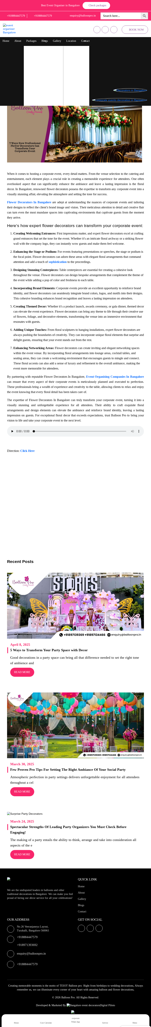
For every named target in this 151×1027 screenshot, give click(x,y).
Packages (31, 40)
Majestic (72, 72)
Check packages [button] (97, 5)
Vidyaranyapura (76, 103)
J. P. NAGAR (75, 95)
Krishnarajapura (76, 48)
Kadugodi (73, 80)
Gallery (57, 40)
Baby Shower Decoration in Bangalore (49, 95)
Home (6, 40)
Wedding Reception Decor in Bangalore (50, 80)
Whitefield (73, 64)
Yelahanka (73, 56)
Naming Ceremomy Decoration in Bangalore (52, 88)
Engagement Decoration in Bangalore (48, 103)
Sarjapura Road (76, 88)
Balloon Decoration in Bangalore (46, 48)
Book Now (136, 29)
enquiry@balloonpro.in (31, 953)
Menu (135, 1023)
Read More (22, 672)
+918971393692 (27, 945)
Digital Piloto (107, 1005)
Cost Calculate (46, 1023)
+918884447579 (27, 937)
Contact (85, 40)
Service (105, 1023)
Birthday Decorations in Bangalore (47, 56)
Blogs (44, 40)
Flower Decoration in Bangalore (46, 64)
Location (71, 40)
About (17, 40)
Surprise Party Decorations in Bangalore (50, 72)
